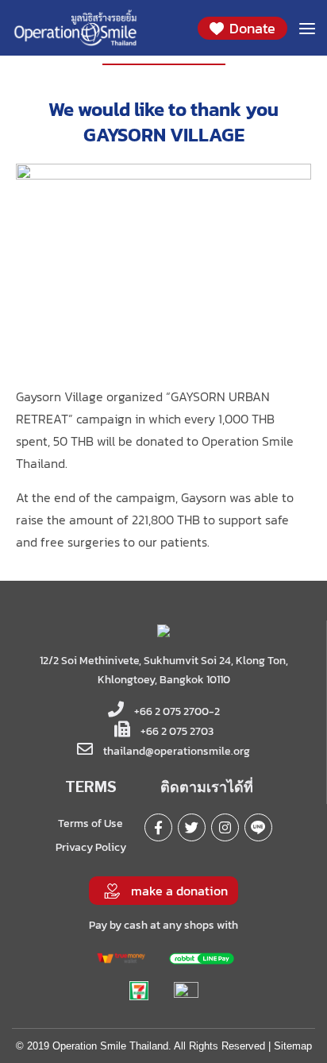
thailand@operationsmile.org (176, 751)
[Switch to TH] (172, 79)
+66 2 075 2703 (176, 731)
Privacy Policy (91, 847)
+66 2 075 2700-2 (176, 711)
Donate (250, 28)
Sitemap (293, 1046)
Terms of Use (90, 823)
